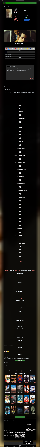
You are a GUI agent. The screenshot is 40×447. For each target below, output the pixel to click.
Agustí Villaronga (16, 11)
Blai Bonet (15, 19)
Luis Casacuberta (7, 270)
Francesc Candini (20, 275)
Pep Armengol (20, 261)
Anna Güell (12, 298)
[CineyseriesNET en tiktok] (39, 0)
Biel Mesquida (16, 20)
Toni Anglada (6, 307)
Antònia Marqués (20, 298)
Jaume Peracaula (29, 307)
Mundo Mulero (16, 307)
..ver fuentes (31, 78)
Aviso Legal (21, 444)
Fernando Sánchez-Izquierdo (17, 270)
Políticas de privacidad (17, 444)
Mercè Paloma (20, 280)
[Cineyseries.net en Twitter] (38, 0)
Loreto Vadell (26, 298)
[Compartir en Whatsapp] (26, 18)
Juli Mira (15, 16)
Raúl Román (20, 313)
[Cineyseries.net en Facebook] (37, 0)
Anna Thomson (33, 270)
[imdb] (8, 351)
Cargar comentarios (20, 360)
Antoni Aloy (15, 18)
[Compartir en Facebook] (25, 18)
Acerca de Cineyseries (12, 444)
